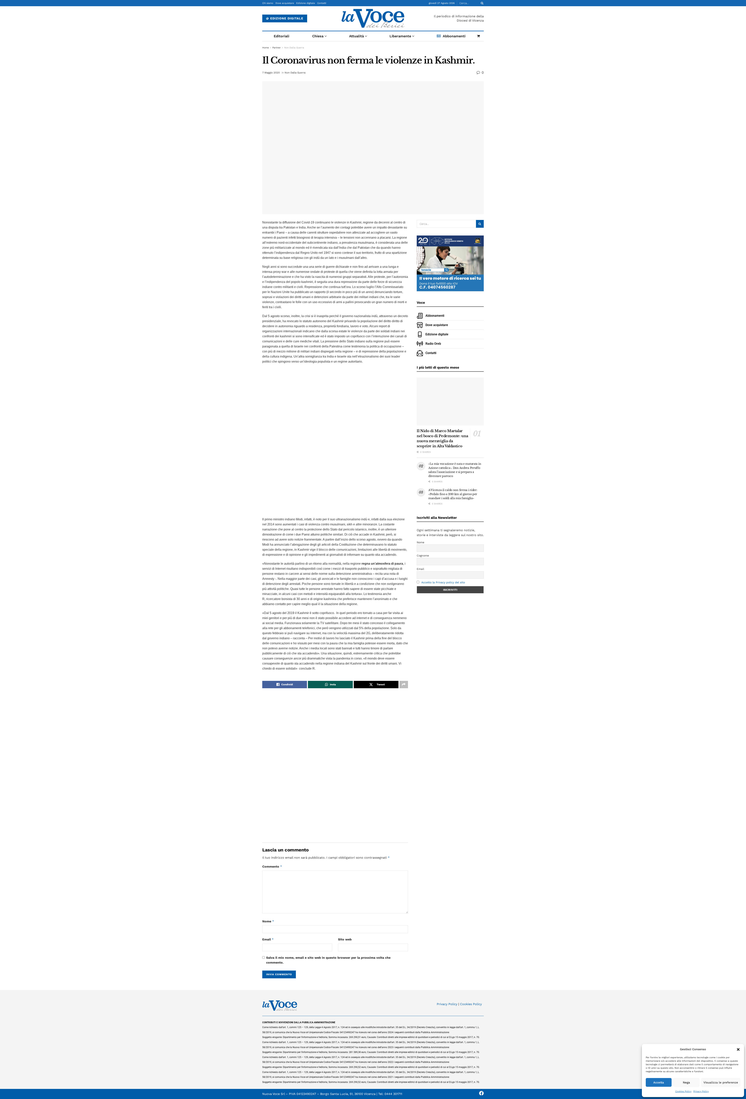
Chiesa (317, 36)
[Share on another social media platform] (403, 684)
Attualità (356, 36)
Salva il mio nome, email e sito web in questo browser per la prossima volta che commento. (328, 960)
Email (268, 939)
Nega (686, 1082)
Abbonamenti (454, 36)
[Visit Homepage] (373, 18)
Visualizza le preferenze (720, 1082)
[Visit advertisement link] (335, 441)
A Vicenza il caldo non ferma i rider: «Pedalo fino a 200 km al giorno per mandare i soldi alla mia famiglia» (452, 494)
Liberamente (400, 36)
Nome (268, 921)
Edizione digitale (305, 3)
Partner (276, 47)
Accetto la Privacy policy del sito (443, 582)
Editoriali (281, 36)
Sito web (345, 939)
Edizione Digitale (286, 18)
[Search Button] (481, 3)
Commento (272, 866)
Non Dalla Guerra (294, 47)
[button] (738, 1049)
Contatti (321, 3)
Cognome (423, 555)
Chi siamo (267, 3)
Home (265, 47)
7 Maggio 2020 (271, 72)
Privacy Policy (701, 1091)
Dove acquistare (284, 3)
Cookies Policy (683, 1091)
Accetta (658, 1082)
